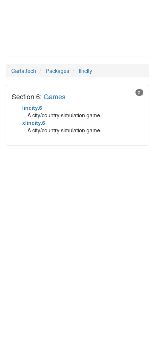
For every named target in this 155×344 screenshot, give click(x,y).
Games (54, 96)
